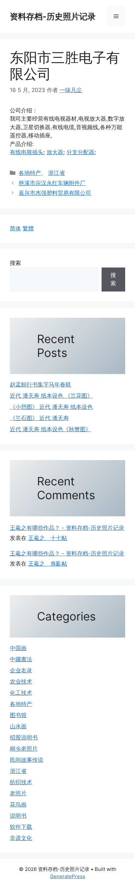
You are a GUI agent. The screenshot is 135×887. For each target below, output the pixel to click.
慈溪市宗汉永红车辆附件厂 (52, 183)
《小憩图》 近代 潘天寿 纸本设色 (51, 407)
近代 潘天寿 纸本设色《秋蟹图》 (50, 429)
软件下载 (21, 827)
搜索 (15, 263)
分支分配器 (80, 152)
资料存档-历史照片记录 (53, 16)
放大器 (55, 152)
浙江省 (56, 173)
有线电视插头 (26, 152)
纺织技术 (21, 782)
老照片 (18, 793)
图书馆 (18, 715)
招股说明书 (24, 737)
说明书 (18, 815)
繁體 (28, 228)
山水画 (18, 726)
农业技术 (21, 681)
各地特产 (30, 173)
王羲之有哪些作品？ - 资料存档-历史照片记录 (67, 528)
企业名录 (21, 670)
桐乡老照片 (24, 748)
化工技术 (21, 692)
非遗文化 (21, 838)
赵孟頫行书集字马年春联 (40, 384)
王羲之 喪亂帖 (47, 563)
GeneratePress (67, 876)
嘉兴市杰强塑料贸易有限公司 (55, 193)
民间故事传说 (26, 760)
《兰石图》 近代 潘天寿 (39, 418)
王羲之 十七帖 (47, 538)
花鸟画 (18, 804)
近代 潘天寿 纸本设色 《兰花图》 (51, 395)
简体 (15, 228)
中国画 (18, 648)
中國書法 (21, 659)
